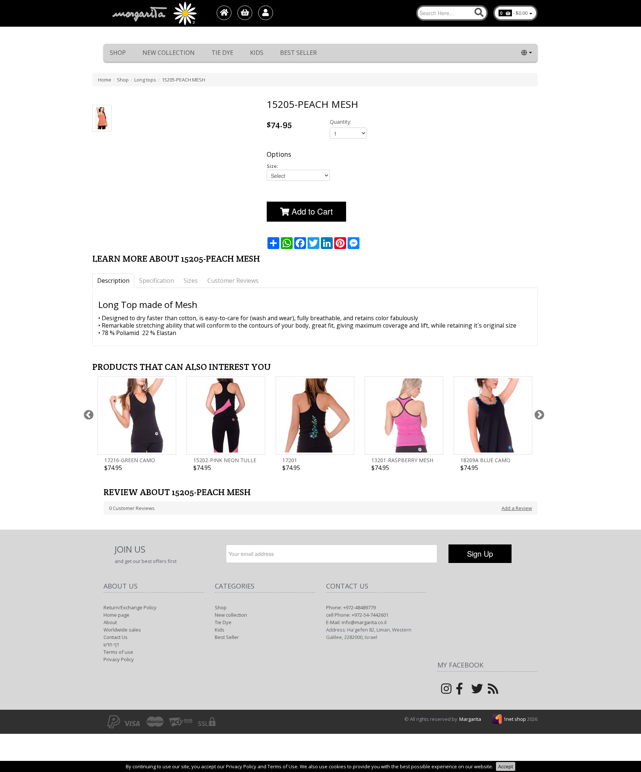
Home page (116, 615)
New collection (168, 53)
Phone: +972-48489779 (351, 607)
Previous (87, 413)
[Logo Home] (153, 13)
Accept (505, 766)
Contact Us (115, 637)
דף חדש (111, 644)
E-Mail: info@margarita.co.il (356, 622)
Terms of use (118, 652)
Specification (156, 280)
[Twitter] (477, 691)
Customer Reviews (233, 280)
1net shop (515, 719)
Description (113, 280)
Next (537, 413)
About (110, 622)
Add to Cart (311, 211)
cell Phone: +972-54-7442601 (357, 615)
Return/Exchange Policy (130, 607)
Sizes (191, 280)
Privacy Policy (118, 659)
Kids (256, 53)
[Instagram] (446, 691)
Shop (118, 53)
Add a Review (517, 508)
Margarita (470, 719)
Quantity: (340, 121)
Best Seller (298, 53)
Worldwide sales (122, 629)
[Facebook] (459, 691)
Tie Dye (222, 53)
